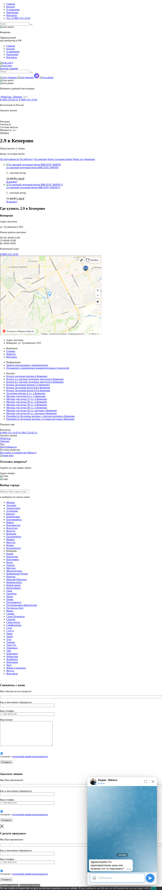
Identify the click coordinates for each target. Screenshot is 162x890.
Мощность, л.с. (8, 130)
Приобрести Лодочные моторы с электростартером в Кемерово (40, 416)
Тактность (5, 124)
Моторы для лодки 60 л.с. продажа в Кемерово (31, 413)
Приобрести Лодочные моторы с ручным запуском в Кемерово (40, 419)
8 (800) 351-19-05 (28, 99)
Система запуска (9, 127)
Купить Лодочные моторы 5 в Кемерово (28, 384)
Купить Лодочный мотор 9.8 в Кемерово (28, 387)
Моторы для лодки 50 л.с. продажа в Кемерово (31, 410)
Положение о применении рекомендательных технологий (37, 368)
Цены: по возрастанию (59, 159)
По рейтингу (27, 159)
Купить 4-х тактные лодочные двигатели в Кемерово (35, 382)
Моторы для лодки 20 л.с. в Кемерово (26, 402)
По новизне (40, 159)
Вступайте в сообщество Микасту (18, 452)
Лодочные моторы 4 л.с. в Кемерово (25, 393)
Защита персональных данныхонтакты (27, 365)
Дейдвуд (4, 133)
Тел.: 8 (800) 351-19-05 (18, 18)
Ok (153, 888)
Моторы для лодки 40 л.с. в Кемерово (26, 407)
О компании (13, 9)
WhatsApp (5, 438)
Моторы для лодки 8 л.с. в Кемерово (26, 396)
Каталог (10, 6)
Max (2, 444)
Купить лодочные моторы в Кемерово (26, 376)
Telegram (4, 441)
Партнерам (12, 12)
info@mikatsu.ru (8, 447)
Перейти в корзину (9, 885)
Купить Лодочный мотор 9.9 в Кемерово (28, 390)
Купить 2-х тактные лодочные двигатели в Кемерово (35, 379)
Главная (10, 4)
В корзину (11, 181)
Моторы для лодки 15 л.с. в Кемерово (26, 399)
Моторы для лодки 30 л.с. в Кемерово (26, 404)
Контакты (11, 15)
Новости (11, 354)
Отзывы (10, 351)
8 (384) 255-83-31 (9, 99)
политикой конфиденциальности (30, 756)
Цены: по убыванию (84, 159)
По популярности (9, 159)
